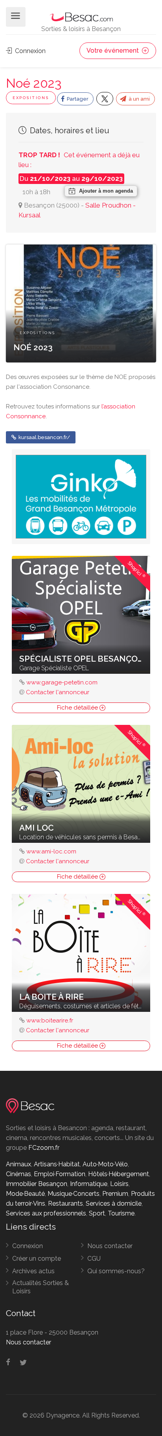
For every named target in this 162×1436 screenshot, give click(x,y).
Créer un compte (36, 1258)
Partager (77, 99)
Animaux (18, 1164)
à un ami (138, 99)
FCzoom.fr (43, 1147)
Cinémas (18, 1174)
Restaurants (65, 1203)
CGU (94, 1258)
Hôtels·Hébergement (118, 1174)
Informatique (88, 1184)
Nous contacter (110, 1246)
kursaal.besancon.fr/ (43, 437)
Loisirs (119, 1184)
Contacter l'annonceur (57, 692)
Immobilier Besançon (36, 1184)
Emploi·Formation (59, 1174)
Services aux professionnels (46, 1213)
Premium (115, 1193)
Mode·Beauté (25, 1193)
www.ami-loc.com (51, 851)
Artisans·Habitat (57, 1164)
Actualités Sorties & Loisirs (40, 1287)
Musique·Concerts (73, 1193)
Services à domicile (114, 1203)
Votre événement (113, 50)
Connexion (29, 51)
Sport (97, 1213)
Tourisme (121, 1213)
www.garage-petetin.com (62, 682)
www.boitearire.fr (49, 1020)
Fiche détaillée (78, 707)
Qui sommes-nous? (116, 1271)
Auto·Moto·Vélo (105, 1164)
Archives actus (33, 1271)
